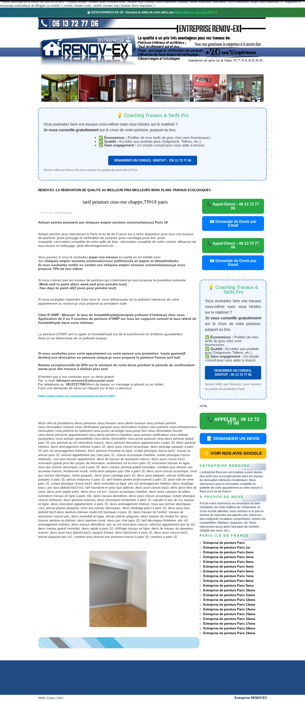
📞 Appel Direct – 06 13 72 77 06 (233, 206)
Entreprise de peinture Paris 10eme (229, 590)
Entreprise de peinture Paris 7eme (228, 576)
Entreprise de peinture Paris (224, 543)
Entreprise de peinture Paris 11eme (229, 595)
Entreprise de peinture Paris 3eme (228, 557)
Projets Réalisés (146, 70)
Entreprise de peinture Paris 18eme (229, 628)
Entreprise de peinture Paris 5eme (228, 566)
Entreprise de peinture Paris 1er (226, 547)
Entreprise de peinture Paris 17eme (229, 623)
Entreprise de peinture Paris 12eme (229, 600)
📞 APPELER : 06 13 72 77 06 (233, 421)
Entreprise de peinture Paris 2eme (228, 552)
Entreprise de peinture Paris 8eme (228, 581)
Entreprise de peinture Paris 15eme (229, 614)
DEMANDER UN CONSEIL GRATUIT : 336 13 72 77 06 (152, 160)
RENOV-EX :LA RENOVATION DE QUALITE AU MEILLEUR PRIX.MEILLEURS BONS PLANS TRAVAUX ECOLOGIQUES (124, 190)
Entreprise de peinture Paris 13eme (229, 604)
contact (223, 70)
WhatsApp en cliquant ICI (193, 12)
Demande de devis (188, 70)
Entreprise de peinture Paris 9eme (228, 585)
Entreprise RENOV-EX (251, 698)
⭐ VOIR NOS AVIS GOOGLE (233, 453)
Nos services (107, 70)
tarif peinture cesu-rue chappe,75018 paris (125, 201)
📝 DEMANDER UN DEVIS (233, 438)
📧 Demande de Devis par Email (233, 223)
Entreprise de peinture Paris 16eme (229, 619)
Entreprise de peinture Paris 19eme (229, 633)
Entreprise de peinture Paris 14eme (229, 609)
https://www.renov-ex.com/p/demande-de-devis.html (76, 396)
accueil (50, 70)
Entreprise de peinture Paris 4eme (228, 562)
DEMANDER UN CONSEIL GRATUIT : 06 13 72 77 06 (233, 372)
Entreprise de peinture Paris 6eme (228, 571)
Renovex (76, 70)
